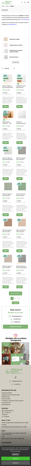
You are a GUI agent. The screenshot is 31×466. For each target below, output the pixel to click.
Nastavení (15, 454)
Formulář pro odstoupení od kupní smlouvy (13, 400)
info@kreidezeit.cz (17, 381)
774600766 (5, 414)
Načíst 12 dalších (15, 293)
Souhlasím (15, 458)
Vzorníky (4, 424)
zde (19, 451)
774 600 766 (17, 384)
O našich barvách (6, 402)
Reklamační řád (6, 396)
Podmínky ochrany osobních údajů (10, 394)
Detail (5, 106)
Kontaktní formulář (15, 326)
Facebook (15, 377)
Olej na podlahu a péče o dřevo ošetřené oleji (13, 438)
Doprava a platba (6, 398)
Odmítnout (15, 463)
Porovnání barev (25, 19)
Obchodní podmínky (7, 393)
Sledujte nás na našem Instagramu (15, 339)
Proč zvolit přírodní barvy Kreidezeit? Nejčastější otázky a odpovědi (14, 433)
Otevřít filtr (5, 68)
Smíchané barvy (12, 24)
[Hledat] (22, 2)
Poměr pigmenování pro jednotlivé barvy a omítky (14, 426)
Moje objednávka (6, 404)
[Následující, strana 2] (15, 298)
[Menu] (28, 2)
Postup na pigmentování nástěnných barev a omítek (15, 422)
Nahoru (16, 302)
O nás (3, 436)
